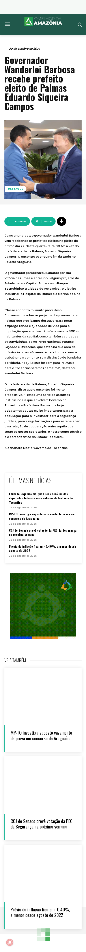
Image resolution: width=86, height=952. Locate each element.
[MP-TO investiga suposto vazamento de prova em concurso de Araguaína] (43, 697)
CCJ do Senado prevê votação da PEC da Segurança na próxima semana (43, 532)
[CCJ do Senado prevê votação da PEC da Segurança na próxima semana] (43, 785)
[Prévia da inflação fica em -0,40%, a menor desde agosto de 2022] (43, 873)
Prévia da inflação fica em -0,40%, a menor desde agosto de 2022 (42, 548)
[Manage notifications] (9, 942)
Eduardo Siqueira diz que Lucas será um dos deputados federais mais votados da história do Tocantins (41, 498)
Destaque (15, 188)
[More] (61, 221)
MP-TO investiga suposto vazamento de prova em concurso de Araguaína (42, 516)
